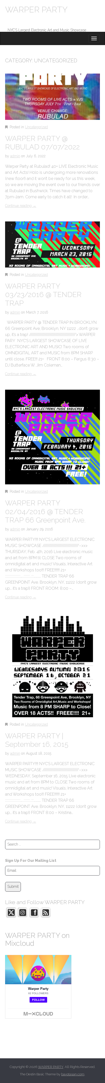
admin (15, 156)
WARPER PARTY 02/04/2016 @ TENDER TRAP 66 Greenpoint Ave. (45, 511)
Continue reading (20, 206)
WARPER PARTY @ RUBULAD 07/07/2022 (42, 142)
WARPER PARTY (36, 9)
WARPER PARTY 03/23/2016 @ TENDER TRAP (43, 294)
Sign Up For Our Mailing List (30, 861)
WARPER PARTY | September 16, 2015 (36, 740)
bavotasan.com (72, 1074)
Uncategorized (36, 127)
